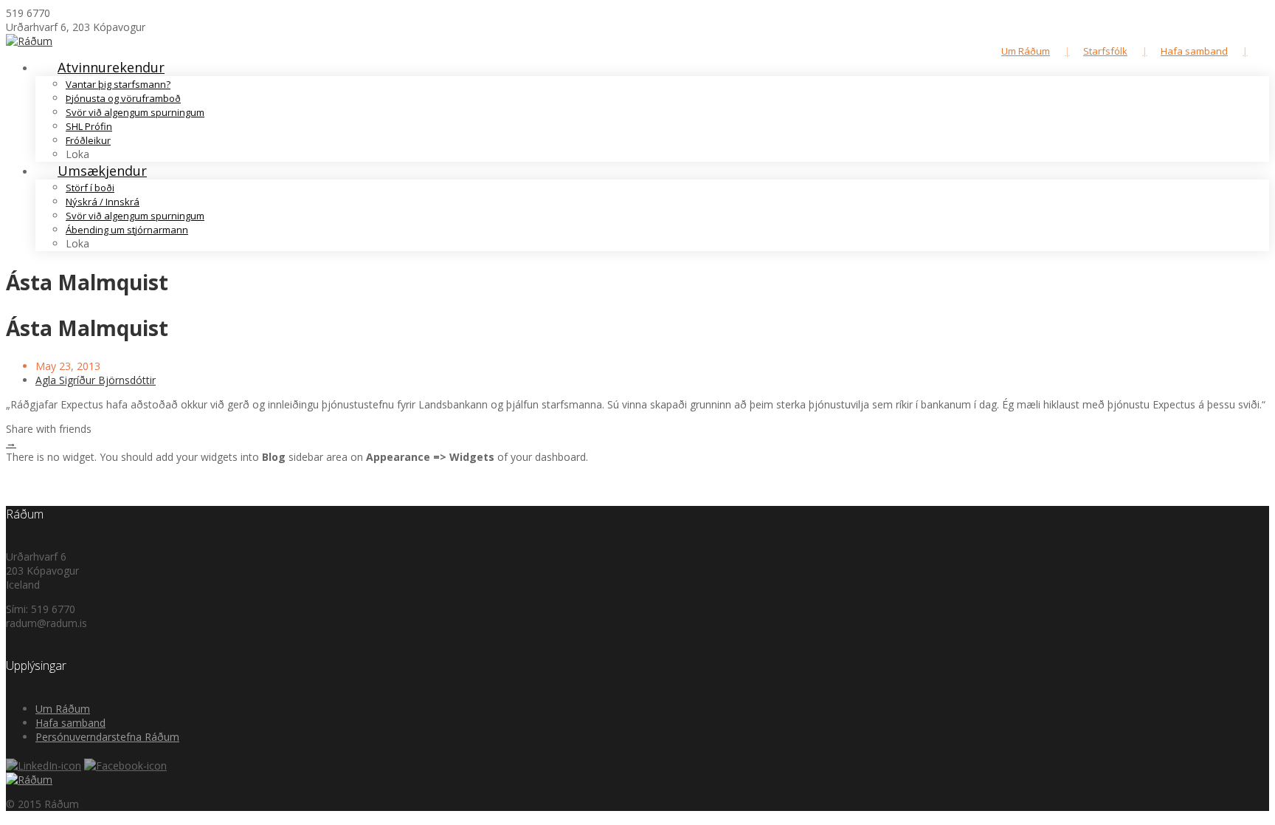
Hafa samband (1194, 51)
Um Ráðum (1025, 51)
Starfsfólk (1105, 51)
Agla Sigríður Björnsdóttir (95, 380)
